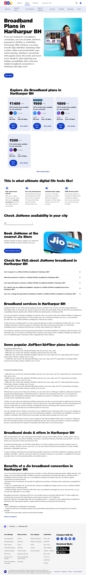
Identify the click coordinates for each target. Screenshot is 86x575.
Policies (70, 571)
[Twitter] (57, 538)
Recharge (70, 9)
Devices (52, 9)
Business (35, 3)
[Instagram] (61, 538)
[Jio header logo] (8, 3)
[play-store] (63, 548)
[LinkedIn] (74, 538)
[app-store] (63, 552)
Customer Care (47, 3)
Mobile (19, 3)
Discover (7, 9)
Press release (57, 571)
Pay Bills (61, 9)
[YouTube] (70, 538)
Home (27, 3)
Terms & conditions (77, 571)
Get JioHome (30, 9)
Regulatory (64, 571)
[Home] (5, 526)
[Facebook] (65, 538)
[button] (77, 3)
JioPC (79, 9)
